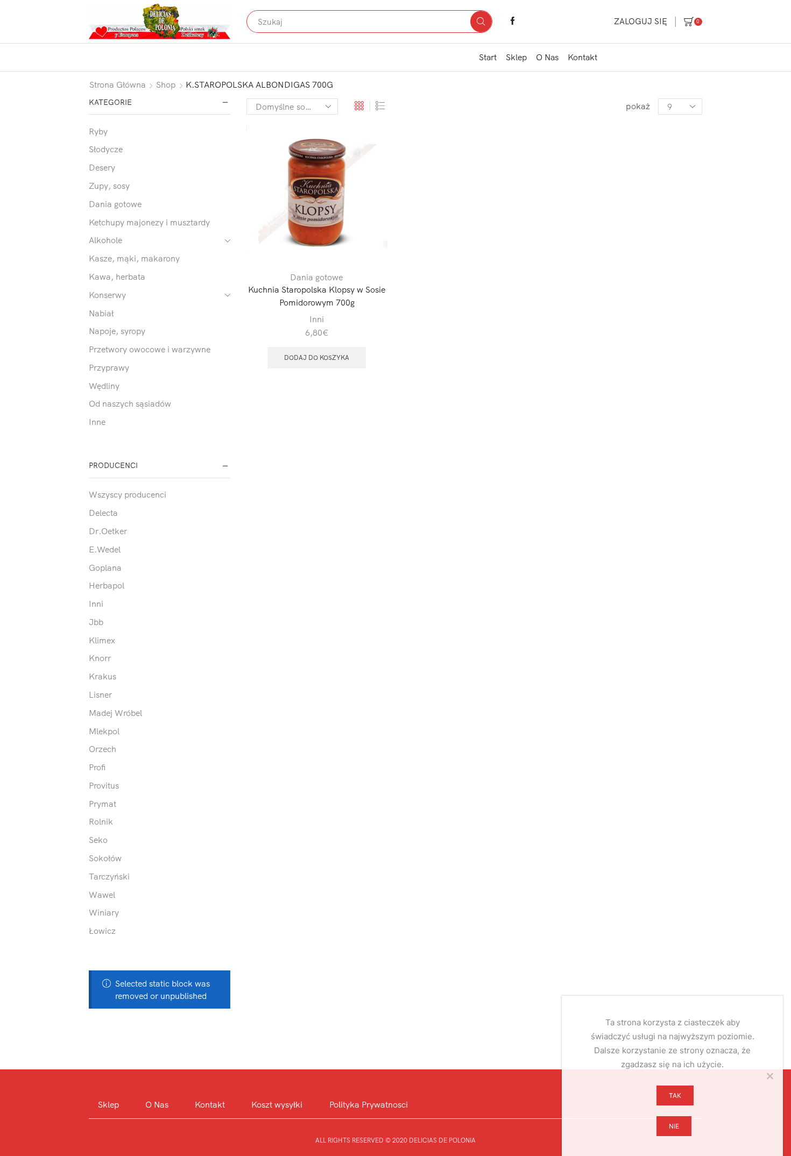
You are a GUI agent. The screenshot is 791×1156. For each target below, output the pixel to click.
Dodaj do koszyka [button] (316, 357)
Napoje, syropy (117, 330)
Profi (97, 767)
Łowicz (102, 930)
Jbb (96, 621)
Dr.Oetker (108, 531)
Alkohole (105, 240)
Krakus (102, 676)
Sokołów (105, 858)
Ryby (98, 131)
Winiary (104, 912)
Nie (674, 1126)
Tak (675, 1095)
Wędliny (104, 385)
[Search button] (481, 21)
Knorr (100, 658)
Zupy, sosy (109, 185)
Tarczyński (109, 876)
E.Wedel (105, 549)
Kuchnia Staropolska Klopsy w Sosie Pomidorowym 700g (316, 296)
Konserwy (107, 294)
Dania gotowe (316, 277)
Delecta (103, 512)
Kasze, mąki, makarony (134, 258)
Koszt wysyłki (276, 1104)
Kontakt (582, 57)
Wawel (102, 894)
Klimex (102, 640)
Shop (166, 84)
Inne (97, 421)
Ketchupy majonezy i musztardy (149, 222)
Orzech (102, 748)
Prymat (102, 803)
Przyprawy (109, 367)
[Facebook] (512, 21)
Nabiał (101, 313)
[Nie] (769, 1075)
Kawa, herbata (117, 276)
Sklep (516, 57)
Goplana (105, 567)
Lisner (100, 694)
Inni (316, 319)
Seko (98, 839)
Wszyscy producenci (127, 494)
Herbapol (106, 585)
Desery (102, 167)
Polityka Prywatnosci (368, 1104)
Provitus (104, 785)
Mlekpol (104, 731)
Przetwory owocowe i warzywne (149, 349)
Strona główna (117, 84)
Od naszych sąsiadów (130, 403)
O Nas (547, 57)
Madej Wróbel (115, 712)
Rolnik (101, 821)
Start (488, 57)
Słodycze (106, 149)
